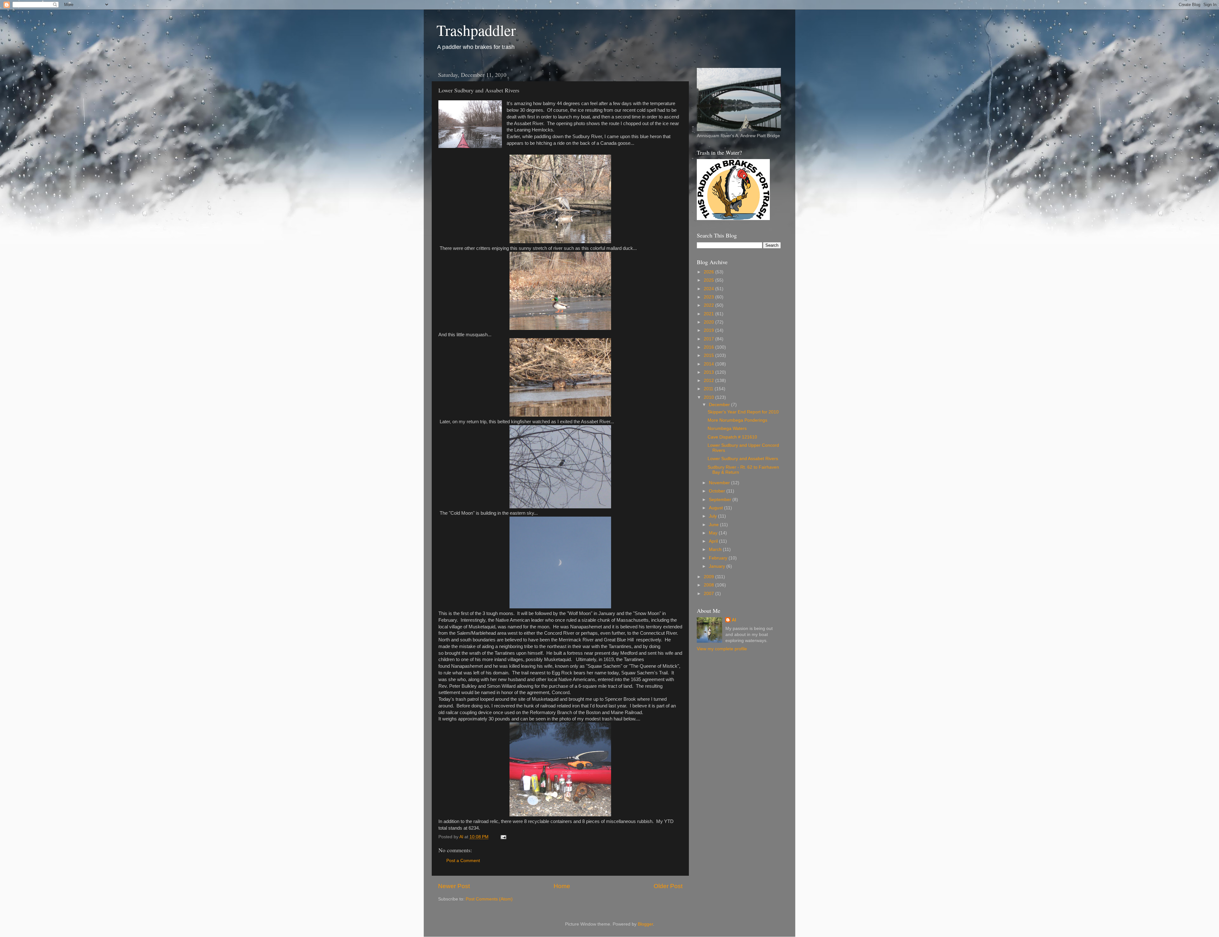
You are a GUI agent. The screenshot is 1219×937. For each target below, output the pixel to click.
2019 (709, 330)
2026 (709, 272)
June (714, 524)
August (716, 507)
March (716, 549)
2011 (709, 388)
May (714, 533)
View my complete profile (722, 648)
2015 (709, 355)
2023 (709, 297)
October (717, 491)
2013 (709, 372)
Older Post (668, 886)
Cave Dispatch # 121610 (732, 437)
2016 (709, 347)
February (719, 558)
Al (734, 620)
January (717, 566)
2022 (709, 305)
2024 (709, 288)
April (714, 541)
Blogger (645, 924)
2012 (709, 380)
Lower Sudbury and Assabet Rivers (743, 458)
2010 (709, 397)
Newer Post (454, 886)
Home (562, 886)
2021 (709, 313)
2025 (709, 280)
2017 (709, 339)
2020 (709, 322)
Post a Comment (463, 860)
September (720, 499)
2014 (709, 364)
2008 (709, 585)
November (720, 482)
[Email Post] (503, 836)
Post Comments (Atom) (489, 899)
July (713, 516)
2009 (709, 576)
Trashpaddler (476, 30)
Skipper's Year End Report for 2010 (743, 412)
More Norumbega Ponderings (737, 420)
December (720, 404)
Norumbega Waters (727, 428)
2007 (709, 593)
